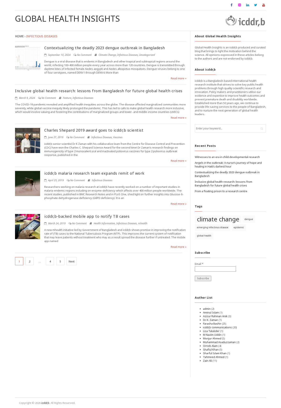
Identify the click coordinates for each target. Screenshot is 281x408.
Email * (199, 264)
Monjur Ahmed (212, 338)
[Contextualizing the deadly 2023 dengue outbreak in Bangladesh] (27, 58)
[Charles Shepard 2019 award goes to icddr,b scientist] (27, 140)
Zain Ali (207, 360)
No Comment (84, 55)
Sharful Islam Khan (214, 353)
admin (207, 309)
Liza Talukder (211, 331)
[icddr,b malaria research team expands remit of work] (27, 183)
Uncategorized (147, 55)
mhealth (142, 223)
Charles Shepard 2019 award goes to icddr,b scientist (93, 130)
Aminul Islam (211, 312)
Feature (67, 98)
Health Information (104, 223)
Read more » (178, 78)
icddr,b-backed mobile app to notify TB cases (86, 216)
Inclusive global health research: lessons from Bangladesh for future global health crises (98, 90)
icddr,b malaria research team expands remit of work (94, 173)
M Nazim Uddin (212, 335)
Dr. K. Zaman (210, 320)
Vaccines (117, 137)
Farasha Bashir (212, 323)
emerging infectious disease (212, 227)
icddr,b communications (217, 327)
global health (204, 235)
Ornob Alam (210, 346)
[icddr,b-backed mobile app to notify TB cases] (27, 226)
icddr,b (45, 403)
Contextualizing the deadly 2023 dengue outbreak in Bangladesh (104, 47)
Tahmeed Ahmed (213, 357)
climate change (218, 219)
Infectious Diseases (127, 55)
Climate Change (107, 55)
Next (71, 261)
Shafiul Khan (211, 349)
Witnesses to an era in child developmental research (227, 157)
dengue (248, 219)
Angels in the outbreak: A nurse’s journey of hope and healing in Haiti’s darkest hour (228, 164)
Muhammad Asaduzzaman (219, 342)
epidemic (238, 227)
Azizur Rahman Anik (215, 316)
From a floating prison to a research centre (221, 191)
